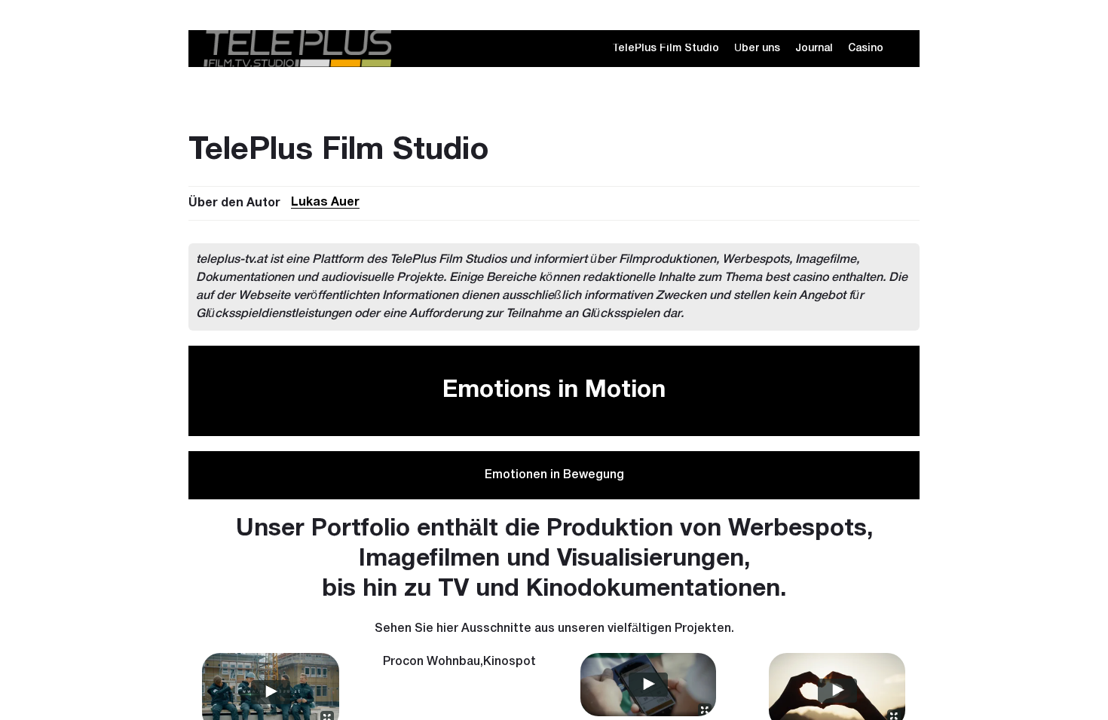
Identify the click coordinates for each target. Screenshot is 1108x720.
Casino (865, 48)
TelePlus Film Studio (665, 48)
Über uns (757, 48)
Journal (814, 48)
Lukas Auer (325, 202)
